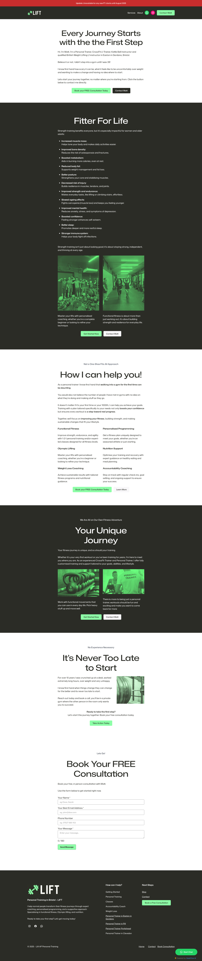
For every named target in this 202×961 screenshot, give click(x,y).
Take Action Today (101, 723)
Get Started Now (91, 333)
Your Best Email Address (71, 807)
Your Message (65, 828)
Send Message (67, 847)
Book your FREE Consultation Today (91, 90)
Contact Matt (166, 12)
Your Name (64, 797)
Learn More (121, 489)
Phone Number (65, 818)
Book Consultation (166, 946)
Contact (146, 896)
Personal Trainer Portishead (118, 928)
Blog (144, 892)
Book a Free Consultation (156, 902)
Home (141, 946)
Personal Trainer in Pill (116, 923)
